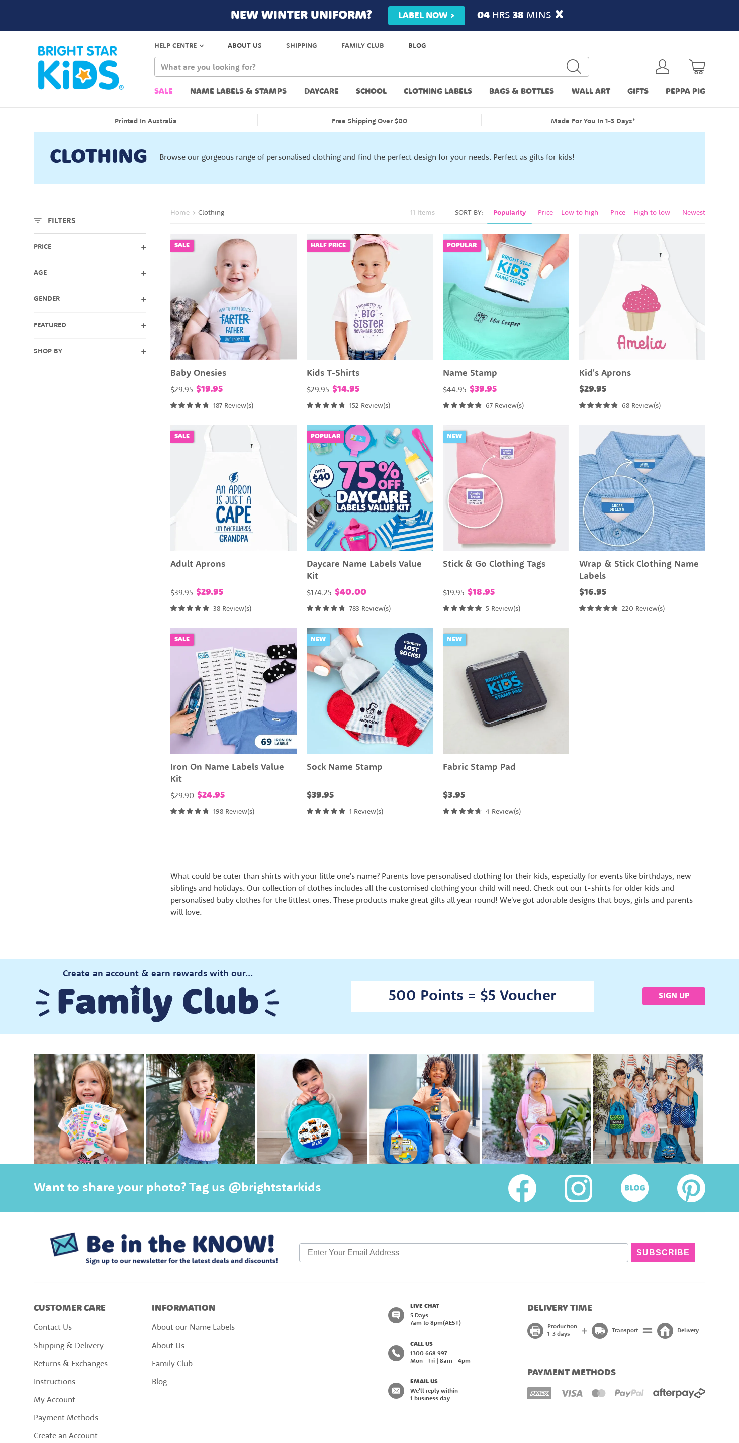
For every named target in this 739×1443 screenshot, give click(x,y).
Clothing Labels (438, 92)
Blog (417, 46)
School (371, 92)
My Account (54, 1400)
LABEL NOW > (426, 16)
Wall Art (591, 92)
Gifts (638, 92)
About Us (168, 1346)
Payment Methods (66, 1418)
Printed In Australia (146, 121)
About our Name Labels (193, 1328)
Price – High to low (640, 213)
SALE (163, 92)
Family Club (172, 1364)
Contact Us (53, 1328)
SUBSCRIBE (663, 1252)
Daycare (321, 92)
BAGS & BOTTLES (521, 92)
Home (180, 213)
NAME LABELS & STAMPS (238, 92)
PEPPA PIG (685, 92)
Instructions (54, 1382)
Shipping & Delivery (69, 1346)
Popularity (509, 213)
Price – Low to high (568, 213)
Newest (693, 213)
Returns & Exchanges (71, 1364)
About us (245, 46)
